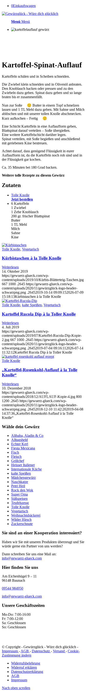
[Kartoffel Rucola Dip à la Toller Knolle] (19, 301)
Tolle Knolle (11, 249)
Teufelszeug (20, 503)
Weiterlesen (10, 267)
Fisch (15, 452)
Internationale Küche (26, 469)
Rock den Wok (22, 490)
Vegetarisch (30, 249)
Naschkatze (19, 482)
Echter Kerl (19, 444)
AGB (25, 651)
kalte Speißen (32, 305)
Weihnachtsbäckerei (25, 515)
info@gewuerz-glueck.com (22, 558)
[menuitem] (48, 663)
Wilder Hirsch (21, 520)
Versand (59, 651)
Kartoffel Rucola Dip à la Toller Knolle (39, 314)
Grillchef (17, 461)
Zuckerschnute (22, 524)
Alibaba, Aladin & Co (27, 436)
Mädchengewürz (23, 478)
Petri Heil (18, 486)
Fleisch (16, 457)
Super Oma (19, 494)
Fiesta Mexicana (23, 448)
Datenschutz (41, 651)
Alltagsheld (19, 440)
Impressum (10, 651)
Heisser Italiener (23, 465)
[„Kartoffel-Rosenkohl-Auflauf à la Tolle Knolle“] (28, 356)
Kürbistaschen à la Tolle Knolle (31, 258)
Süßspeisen (19, 499)
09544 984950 (12, 588)
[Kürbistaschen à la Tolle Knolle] (14, 245)
